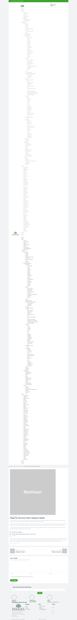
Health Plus (25, 189)
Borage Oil (29, 121)
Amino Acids (27, 36)
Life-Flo (25, 198)
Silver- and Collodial (30, 113)
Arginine (28, 38)
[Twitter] (42, 1)
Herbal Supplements (28, 72)
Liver (28, 89)
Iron (28, 103)
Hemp (28, 132)
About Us (27, 608)
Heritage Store (26, 192)
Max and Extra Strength (31, 91)
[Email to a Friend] (66, 543)
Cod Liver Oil (29, 123)
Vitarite (25, 229)
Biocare (25, 174)
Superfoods (27, 33)
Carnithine (29, 41)
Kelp (28, 104)
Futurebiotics (25, 187)
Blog (22, 233)
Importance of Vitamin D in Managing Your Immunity (24, 551)
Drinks (26, 71)
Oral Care (27, 152)
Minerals (26, 96)
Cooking (26, 27)
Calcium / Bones (30, 59)
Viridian (25, 228)
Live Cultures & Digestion (29, 79)
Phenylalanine (29, 53)
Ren (24, 213)
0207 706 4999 (33, 602)
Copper (28, 101)
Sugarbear (25, 219)
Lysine (28, 48)
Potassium (29, 111)
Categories (23, 22)
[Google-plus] (47, 1)
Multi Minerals (29, 109)
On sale (23, 232)
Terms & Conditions (42, 606)
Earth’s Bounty (26, 184)
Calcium (28, 98)
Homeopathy (29, 76)
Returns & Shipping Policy (42, 609)
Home (22, 8)
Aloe (28, 81)
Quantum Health (26, 222)
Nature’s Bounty (26, 203)
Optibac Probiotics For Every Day (32, 93)
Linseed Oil (29, 133)
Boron (28, 97)
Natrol (24, 199)
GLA (28, 131)
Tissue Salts (29, 77)
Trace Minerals (29, 114)
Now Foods (25, 209)
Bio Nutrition (25, 173)
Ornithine (28, 52)
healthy (15, 543)
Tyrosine (28, 57)
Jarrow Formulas (26, 197)
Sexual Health (27, 163)
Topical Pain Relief (28, 154)
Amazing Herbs (26, 167)
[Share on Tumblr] (62, 543)
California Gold (26, 179)
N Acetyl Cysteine (30, 51)
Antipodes (25, 168)
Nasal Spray (27, 159)
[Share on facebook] (58, 543)
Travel (26, 164)
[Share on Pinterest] (65, 543)
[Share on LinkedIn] (61, 543)
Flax (28, 87)
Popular (26, 138)
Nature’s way (26, 207)
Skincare (26, 153)
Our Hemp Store (28, 609)
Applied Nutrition (26, 169)
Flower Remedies (30, 74)
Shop (22, 11)
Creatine (28, 43)
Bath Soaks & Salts (28, 144)
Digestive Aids (29, 83)
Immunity (28, 64)
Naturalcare (25, 202)
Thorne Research (26, 223)
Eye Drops (27, 158)
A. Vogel (25, 172)
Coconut (26, 26)
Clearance (25, 12)
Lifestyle (25, 17)
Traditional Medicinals (27, 224)
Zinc (28, 69)
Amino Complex (29, 37)
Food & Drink (26, 23)
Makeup (26, 148)
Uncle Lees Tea (26, 227)
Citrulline (28, 42)
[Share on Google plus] (63, 543)
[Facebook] (39, 1)
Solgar (24, 218)
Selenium (28, 112)
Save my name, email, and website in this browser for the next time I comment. (22, 576)
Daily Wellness (26, 182)
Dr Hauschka (26, 183)
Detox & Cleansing (30, 82)
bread (11, 543)
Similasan (25, 217)
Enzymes (28, 84)
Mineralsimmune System (29, 117)
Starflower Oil (29, 136)
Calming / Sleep (29, 61)
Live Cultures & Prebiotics (31, 88)
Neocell (25, 208)
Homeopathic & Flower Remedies (30, 73)
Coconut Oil (29, 122)
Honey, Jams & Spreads (29, 31)
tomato (18, 543)
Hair (26, 147)
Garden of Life (26, 188)
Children (26, 58)
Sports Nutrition (26, 21)
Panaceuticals (26, 212)
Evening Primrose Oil (30, 127)
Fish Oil (28, 128)
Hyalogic (25, 194)
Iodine (28, 102)
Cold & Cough (29, 62)
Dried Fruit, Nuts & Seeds (29, 28)
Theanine (28, 56)
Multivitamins (29, 67)
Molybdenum (29, 108)
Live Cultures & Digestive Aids (32, 66)
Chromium (29, 99)
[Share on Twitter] (59, 543)
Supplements (27, 139)
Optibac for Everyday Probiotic (32, 92)
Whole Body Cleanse (30, 94)
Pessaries (26, 162)
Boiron (24, 177)
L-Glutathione (29, 47)
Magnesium (29, 106)
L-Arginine (29, 46)
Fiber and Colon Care (30, 86)
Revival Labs (25, 214)
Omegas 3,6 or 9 (30, 134)
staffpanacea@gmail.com (53, 602)
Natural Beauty (26, 18)
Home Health (26, 193)
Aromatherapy (27, 143)
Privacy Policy (41, 608)
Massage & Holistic (28, 149)
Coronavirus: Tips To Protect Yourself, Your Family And (53, 551)
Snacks (26, 32)
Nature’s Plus (26, 204)
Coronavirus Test (26, 13)
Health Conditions (26, 16)
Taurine (28, 54)
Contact (23, 234)
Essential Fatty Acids (30, 63)
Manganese (29, 107)
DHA (28, 124)
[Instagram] (44, 1)
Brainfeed (25, 178)
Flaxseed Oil (29, 129)
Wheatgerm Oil (29, 137)
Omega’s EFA (27, 119)
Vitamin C (29, 68)
